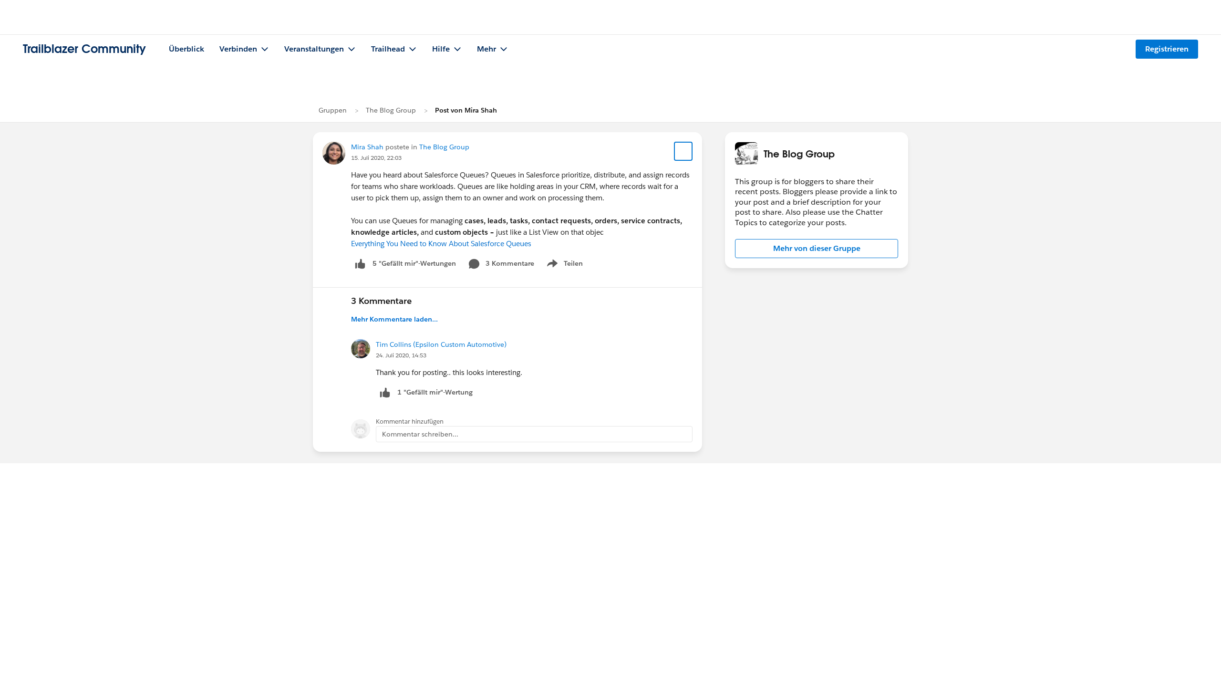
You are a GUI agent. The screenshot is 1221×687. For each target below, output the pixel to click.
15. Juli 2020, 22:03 (376, 158)
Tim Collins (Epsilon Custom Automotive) (441, 344)
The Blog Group (391, 110)
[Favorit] (683, 151)
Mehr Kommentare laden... (394, 319)
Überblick (186, 49)
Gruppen (333, 110)
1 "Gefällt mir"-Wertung (435, 392)
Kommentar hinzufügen (410, 421)
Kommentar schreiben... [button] (420, 434)
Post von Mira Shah (466, 110)
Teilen (564, 265)
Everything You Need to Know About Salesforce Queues (441, 243)
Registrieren (1167, 49)
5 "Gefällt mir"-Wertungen (414, 263)
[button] (816, 248)
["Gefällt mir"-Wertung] (360, 263)
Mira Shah (367, 147)
